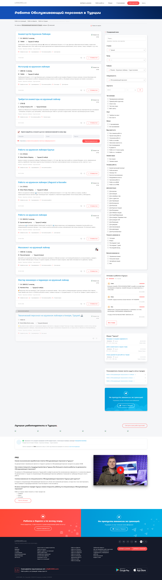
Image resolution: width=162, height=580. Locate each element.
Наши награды (19, 555)
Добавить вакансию (139, 548)
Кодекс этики (97, 557)
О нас (16, 547)
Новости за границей (43, 559)
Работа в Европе (75, 547)
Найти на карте (41, 549)
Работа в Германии (76, 551)
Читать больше (23, 500)
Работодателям (133, 3)
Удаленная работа (76, 557)
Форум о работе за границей (45, 551)
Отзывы (17, 551)
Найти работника (42, 552)
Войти (143, 3)
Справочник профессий (43, 554)
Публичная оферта (98, 547)
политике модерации (74, 446)
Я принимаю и (37, 140)
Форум (110, 3)
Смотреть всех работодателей (135, 425)
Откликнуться (93, 57)
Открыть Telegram (127, 405)
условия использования (32, 140)
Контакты (17, 557)
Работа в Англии (75, 554)
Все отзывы (111, 322)
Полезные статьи (42, 557)
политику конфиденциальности (47, 140)
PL (146, 541)
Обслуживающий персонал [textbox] (118, 80)
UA (143, 541)
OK (140, 90)
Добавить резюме (85, 3)
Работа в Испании (76, 555)
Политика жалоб (98, 555)
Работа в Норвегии (76, 552)
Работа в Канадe (75, 560)
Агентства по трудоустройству (46, 547)
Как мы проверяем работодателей (103, 549)
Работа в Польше (76, 549)
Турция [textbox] (112, 50)
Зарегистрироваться (91, 141)
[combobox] (126, 50)
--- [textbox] (111, 60)
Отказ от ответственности (101, 551)
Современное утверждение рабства (101, 553)
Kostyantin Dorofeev (80, 440)
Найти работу (100, 3)
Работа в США (75, 559)
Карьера (17, 549)
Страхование (121, 3)
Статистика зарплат (43, 555)
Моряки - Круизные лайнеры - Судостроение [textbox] (124, 70)
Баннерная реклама (20, 554)
